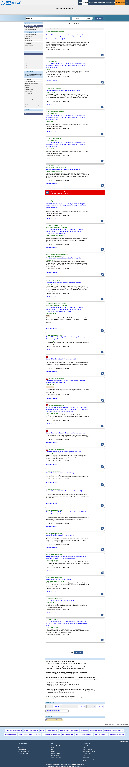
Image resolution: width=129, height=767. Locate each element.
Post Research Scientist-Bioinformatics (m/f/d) (63, 90)
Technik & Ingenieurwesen (31, 730)
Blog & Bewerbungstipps (89, 759)
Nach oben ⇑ (124, 741)
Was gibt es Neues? (55, 753)
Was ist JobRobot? (55, 746)
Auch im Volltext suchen (30, 29)
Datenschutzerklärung (56, 759)
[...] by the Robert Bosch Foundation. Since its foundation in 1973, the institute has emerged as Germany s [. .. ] (61, 101)
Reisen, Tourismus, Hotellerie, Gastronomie (30, 734)
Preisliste (53, 751)
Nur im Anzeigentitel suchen (31, 25)
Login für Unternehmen (23, 753)
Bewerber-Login (93, 2)
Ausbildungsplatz (29, 45)
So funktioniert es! (55, 755)
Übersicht (20, 746)
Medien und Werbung (10, 734)
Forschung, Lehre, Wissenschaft (54, 720)
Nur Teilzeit (27, 38)
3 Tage (26, 60)
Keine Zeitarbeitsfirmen (30, 34)
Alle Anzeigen (28, 54)
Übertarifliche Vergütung (30, 103)
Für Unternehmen (110, 2)
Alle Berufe (85, 760)
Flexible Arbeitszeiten (30, 81)
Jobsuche (85, 747)
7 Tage (26, 62)
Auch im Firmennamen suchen (32, 27)
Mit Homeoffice (28, 40)
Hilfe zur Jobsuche (87, 749)
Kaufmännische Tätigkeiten (117, 734)
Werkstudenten (28, 49)
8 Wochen (27, 67)
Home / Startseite (87, 746)
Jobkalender (86, 757)
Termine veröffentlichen (23, 751)
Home (80, 2)
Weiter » (78, 652)
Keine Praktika (28, 36)
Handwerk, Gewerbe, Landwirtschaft (69, 730)
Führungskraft (28, 43)
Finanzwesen (84, 730)
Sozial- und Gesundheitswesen (14, 730)
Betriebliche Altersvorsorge (31, 83)
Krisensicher (28, 95)
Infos (127, 2)
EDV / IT (42, 730)
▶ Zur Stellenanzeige (51, 53)
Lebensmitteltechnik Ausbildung (73, 706)
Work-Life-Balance (29, 106)
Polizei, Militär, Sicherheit (101, 734)
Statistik (52, 747)
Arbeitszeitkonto (28, 97)
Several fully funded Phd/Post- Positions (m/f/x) (64, 491)
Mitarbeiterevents (29, 89)
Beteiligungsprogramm (30, 99)
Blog (84, 755)
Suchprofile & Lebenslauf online (90, 751)
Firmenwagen (28, 79)
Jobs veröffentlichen (23, 747)
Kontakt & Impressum (56, 757)
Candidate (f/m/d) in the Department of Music (63, 451)
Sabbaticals (27, 85)
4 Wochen (27, 65)
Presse (52, 749)
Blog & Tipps (101, 2)
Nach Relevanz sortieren (30, 113)
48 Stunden (27, 58)
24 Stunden (27, 56)
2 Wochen (27, 63)
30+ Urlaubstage (28, 93)
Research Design (95, 706)
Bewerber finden (22, 749)
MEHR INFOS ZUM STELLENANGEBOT (58, 49)
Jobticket (27, 87)
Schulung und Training (96, 730)
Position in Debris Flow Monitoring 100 (61, 359)
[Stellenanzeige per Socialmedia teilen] (102, 55)
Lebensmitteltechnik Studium (56, 711)
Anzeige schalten (120, 2)
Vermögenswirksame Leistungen (32, 104)
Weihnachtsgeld (28, 91)
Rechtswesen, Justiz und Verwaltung (113, 730)
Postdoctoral (52, 706)
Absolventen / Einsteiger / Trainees (33, 47)
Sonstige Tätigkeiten (52, 730)
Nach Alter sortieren (29, 112)
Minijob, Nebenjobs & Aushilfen (84, 734)
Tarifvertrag (27, 101)
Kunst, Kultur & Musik (68, 734)
